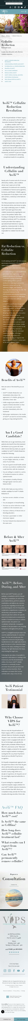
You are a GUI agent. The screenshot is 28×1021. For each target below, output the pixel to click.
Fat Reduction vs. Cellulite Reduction (15, 66)
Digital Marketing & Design (16, 997)
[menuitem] (15, 7)
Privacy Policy (16, 990)
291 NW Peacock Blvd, (14, 934)
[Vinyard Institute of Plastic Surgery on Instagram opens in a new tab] (15, 7)
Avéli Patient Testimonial (11, 77)
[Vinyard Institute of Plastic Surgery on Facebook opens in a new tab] (14, 970)
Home (3, 36)
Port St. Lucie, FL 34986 (14, 938)
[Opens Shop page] (10, 7)
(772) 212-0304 (10, 1012)
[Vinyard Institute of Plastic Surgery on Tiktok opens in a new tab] (25, 7)
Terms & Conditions (7, 990)
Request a (14, 877)
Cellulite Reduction (17, 36)
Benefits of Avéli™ (10, 68)
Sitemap (23, 990)
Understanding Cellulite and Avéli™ (14, 64)
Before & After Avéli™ (11, 72)
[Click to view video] (14, 701)
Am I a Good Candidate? (11, 70)
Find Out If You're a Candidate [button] (14, 3)
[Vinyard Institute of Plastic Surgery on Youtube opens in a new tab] (21, 7)
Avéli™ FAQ (8, 81)
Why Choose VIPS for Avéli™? (13, 79)
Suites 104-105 (14, 936)
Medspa (8, 36)
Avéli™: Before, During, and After (14, 75)
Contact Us (14, 884)
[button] (2, 1011)
